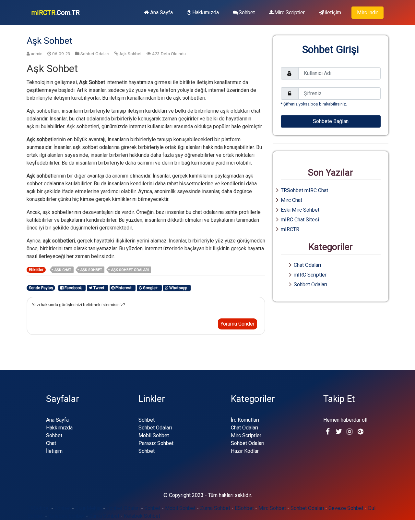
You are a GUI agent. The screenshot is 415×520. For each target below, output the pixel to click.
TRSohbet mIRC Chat (304, 190)
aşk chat (62, 270)
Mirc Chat (291, 200)
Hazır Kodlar (245, 451)
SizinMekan (88, 508)
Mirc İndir (367, 12)
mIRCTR (290, 229)
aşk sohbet (91, 270)
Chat (51, 443)
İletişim (333, 12)
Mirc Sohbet (272, 508)
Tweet (99, 288)
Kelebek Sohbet (66, 516)
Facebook (74, 288)
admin (36, 53)
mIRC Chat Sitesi (300, 220)
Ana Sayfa (161, 12)
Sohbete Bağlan (331, 121)
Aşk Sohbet (130, 53)
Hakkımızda (205, 12)
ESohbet (244, 508)
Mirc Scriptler (289, 12)
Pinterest (124, 288)
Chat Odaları (307, 265)
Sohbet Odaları (94, 53)
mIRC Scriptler (310, 275)
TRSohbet (39, 508)
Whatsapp (178, 288)
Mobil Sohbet (153, 435)
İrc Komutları (245, 420)
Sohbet (247, 12)
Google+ (151, 288)
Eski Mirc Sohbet (300, 210)
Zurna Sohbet (215, 508)
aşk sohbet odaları (130, 270)
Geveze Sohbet (345, 508)
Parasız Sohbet (155, 443)
